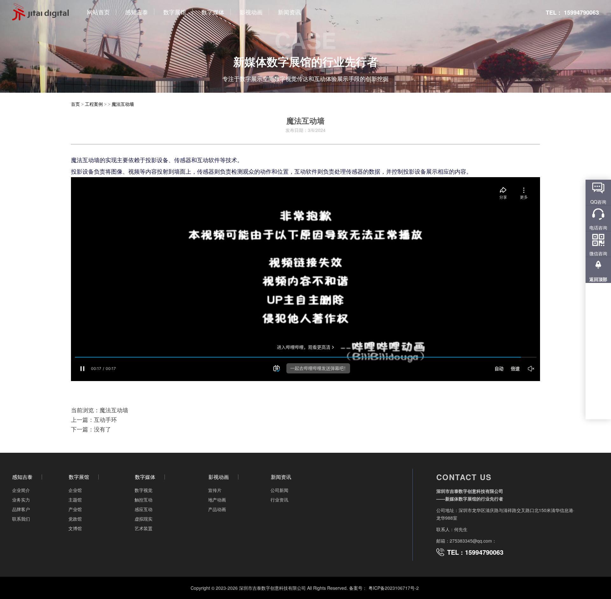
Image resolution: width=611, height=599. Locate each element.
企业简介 (21, 490)
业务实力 (21, 499)
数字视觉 (143, 490)
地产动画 (217, 499)
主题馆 (75, 499)
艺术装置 (143, 528)
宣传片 (214, 490)
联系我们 (21, 519)
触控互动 (143, 499)
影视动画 (218, 477)
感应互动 (143, 509)
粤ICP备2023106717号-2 (394, 588)
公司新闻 (279, 490)
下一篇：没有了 (91, 429)
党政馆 (75, 519)
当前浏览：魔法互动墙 (99, 410)
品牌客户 (21, 509)
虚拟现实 (143, 519)
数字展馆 (79, 477)
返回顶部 (598, 279)
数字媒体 (145, 477)
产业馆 (75, 509)
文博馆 (75, 528)
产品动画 (217, 509)
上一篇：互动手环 (94, 419)
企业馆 (75, 490)
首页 (75, 104)
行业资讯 (279, 499)
